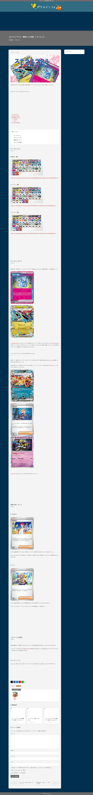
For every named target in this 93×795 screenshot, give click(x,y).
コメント (13, 733)
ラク (20, 85)
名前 (12, 750)
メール (13, 756)
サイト (12, 762)
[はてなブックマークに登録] (17, 682)
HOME (12, 52)
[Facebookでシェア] (14, 682)
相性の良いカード (16, 117)
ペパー (15, 121)
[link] (20, 694)
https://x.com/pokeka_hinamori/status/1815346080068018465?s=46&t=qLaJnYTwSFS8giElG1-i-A (34, 178)
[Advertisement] (46, 21)
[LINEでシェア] (22, 682)
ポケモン (17, 343)
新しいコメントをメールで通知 (18, 770)
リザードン (50, 360)
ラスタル (13, 343)
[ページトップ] (90, 792)
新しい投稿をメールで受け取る (18, 773)
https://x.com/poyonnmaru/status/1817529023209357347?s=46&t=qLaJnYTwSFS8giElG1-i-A (33, 205)
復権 (52, 269)
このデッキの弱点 (16, 122)
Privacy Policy (68, 51)
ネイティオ (55, 343)
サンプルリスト (15, 114)
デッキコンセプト (16, 116)
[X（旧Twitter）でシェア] (12, 682)
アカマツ (15, 119)
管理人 (15, 699)
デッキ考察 (11, 39)
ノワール (52, 365)
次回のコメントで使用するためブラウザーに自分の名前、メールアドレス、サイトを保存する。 (31, 767)
